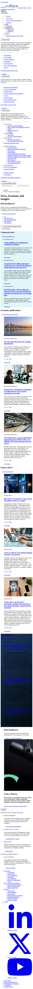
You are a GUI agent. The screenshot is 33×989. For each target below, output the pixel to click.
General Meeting (11, 892)
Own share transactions (13, 163)
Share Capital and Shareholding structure (18, 127)
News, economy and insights (11, 883)
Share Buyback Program (14, 161)
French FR (10, 31)
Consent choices (8, 987)
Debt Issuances (11, 160)
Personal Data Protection (10, 982)
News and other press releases (15, 141)
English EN (10, 30)
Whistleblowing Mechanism (11, 983)
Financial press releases (13, 139)
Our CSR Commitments (13, 880)
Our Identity (10, 877)
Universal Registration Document (16, 154)
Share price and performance (15, 125)
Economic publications (10, 219)
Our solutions (7, 223)
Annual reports (11, 152)
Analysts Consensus (12, 130)
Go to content (4, 2)
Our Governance (11, 878)
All (5, 216)
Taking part (10, 135)
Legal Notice (7, 980)
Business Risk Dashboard (14, 884)
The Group (7, 871)
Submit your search (23, 185)
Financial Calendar (12, 898)
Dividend (9, 132)
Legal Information (12, 147)
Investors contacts (12, 900)
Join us (9, 881)
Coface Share (11, 891)
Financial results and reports (14, 895)
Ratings (9, 129)
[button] (7, 16)
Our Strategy (10, 872)
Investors (6, 889)
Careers (6, 901)
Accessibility (7, 985)
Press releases (11, 150)
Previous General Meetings (14, 136)
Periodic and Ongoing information (16, 149)
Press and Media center (13, 886)
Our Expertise (11, 874)
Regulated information (13, 897)
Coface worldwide (12, 875)
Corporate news (8, 218)
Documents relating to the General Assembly (19, 155)
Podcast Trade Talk (12, 888)
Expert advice (7, 221)
